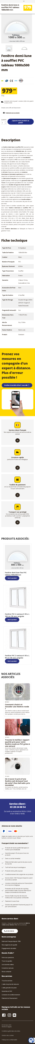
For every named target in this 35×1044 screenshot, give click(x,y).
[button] (17, 112)
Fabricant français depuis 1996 (11, 941)
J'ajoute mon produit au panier (20, 122)
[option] (9, 48)
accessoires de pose (28, 222)
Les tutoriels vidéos (8, 964)
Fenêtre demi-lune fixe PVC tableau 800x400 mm (16, 573)
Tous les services (7, 981)
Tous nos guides (7, 961)
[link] (18, 563)
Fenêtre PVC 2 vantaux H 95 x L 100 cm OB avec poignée (17, 615)
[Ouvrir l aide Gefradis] (31, 1040)
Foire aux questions (8, 957)
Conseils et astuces (8, 968)
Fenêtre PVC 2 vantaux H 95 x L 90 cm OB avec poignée (17, 656)
